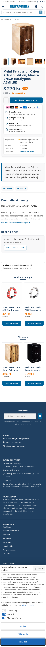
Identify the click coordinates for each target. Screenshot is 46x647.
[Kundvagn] (42, 6)
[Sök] (40, 12)
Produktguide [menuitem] (8, 546)
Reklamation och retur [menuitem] (11, 531)
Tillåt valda (23, 634)
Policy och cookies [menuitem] (9, 550)
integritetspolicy (24, 424)
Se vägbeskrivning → (11, 470)
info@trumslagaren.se (20, 439)
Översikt (40, 569)
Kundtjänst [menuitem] (7, 527)
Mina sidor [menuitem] (6, 554)
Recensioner (22, 188)
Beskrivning (7, 188)
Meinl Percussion (27, 152)
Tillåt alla (23, 641)
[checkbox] (9, 610)
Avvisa (23, 626)
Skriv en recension (15, 248)
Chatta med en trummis (15, 446)
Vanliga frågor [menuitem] (8, 542)
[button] (3, 6)
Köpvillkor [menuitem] (6, 535)
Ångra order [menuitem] (7, 538)
